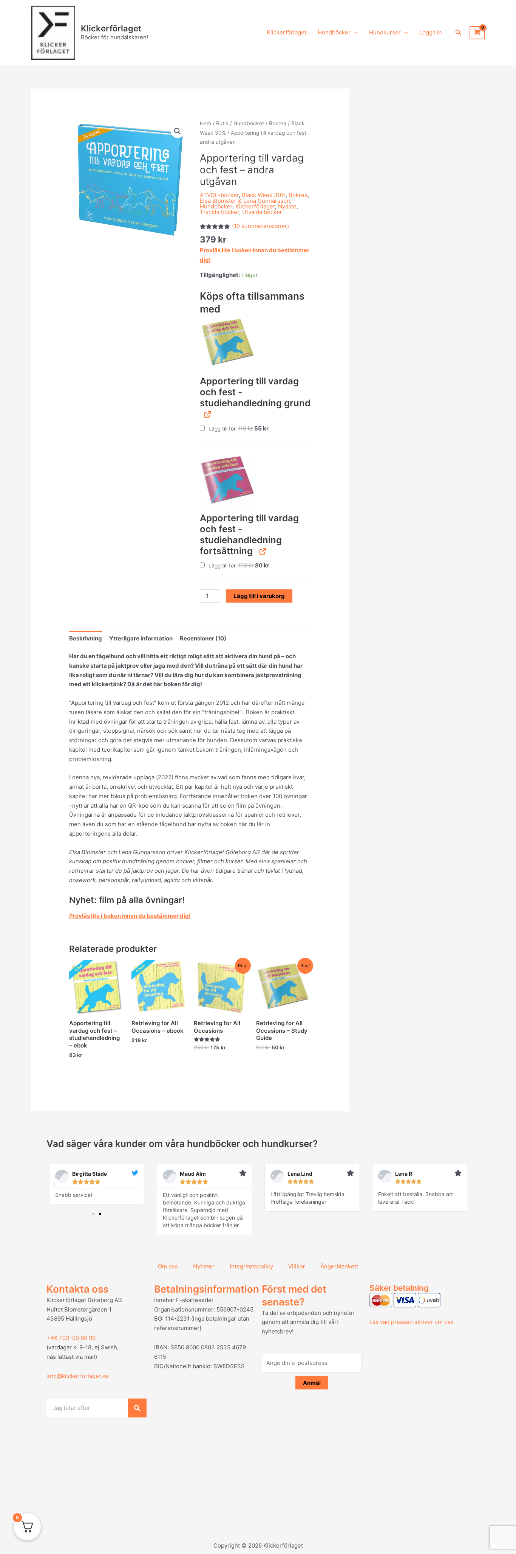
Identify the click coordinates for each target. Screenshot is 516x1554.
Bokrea (277, 123)
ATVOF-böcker (219, 195)
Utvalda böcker (262, 212)
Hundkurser (385, 32)
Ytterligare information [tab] (141, 638)
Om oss (168, 1266)
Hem (205, 123)
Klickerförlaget (111, 28)
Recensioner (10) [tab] (203, 638)
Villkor (296, 1266)
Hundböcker (334, 32)
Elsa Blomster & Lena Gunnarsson (245, 200)
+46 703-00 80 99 (71, 1337)
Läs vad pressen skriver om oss (411, 1322)
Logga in (430, 32)
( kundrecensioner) (260, 226)
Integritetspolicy (251, 1266)
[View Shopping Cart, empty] (477, 33)
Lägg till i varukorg (259, 596)
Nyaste (287, 206)
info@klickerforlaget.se (77, 1376)
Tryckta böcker (219, 212)
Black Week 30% (264, 195)
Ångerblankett (339, 1266)
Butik (222, 123)
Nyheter (204, 1266)
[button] (354, 32)
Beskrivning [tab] (85, 638)
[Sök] (137, 1408)
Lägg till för (238, 429)
